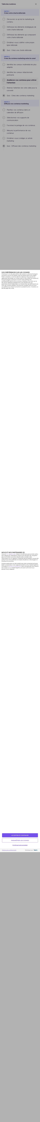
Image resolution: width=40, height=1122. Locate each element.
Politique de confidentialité (9, 850)
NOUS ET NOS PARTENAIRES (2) (13, 552)
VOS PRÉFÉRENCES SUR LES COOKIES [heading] (16, 272)
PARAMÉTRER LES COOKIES (20, 840)
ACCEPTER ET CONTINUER (20, 835)
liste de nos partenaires (15, 566)
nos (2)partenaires (11, 554)
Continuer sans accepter (20, 845)
